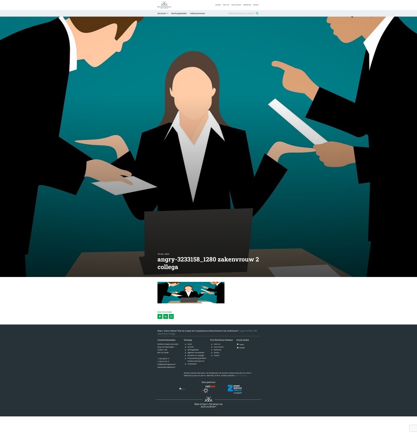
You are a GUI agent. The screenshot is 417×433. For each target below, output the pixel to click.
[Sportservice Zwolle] (235, 389)
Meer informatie (241, 376)
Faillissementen (197, 13)
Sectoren (161, 13)
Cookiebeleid (192, 364)
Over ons (226, 5)
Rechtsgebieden (179, 13)
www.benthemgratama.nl (166, 367)
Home (160, 331)
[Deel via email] (171, 316)
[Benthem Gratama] (185, 5)
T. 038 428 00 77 (163, 359)
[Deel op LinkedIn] (165, 316)
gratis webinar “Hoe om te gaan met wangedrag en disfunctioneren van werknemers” (201, 331)
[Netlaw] (208, 389)
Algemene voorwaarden (196, 353)
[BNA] (182, 389)
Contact (255, 5)
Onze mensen (236, 5)
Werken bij (247, 5)
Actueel (218, 5)
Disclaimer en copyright (196, 355)
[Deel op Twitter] (159, 316)
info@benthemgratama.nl (166, 364)
